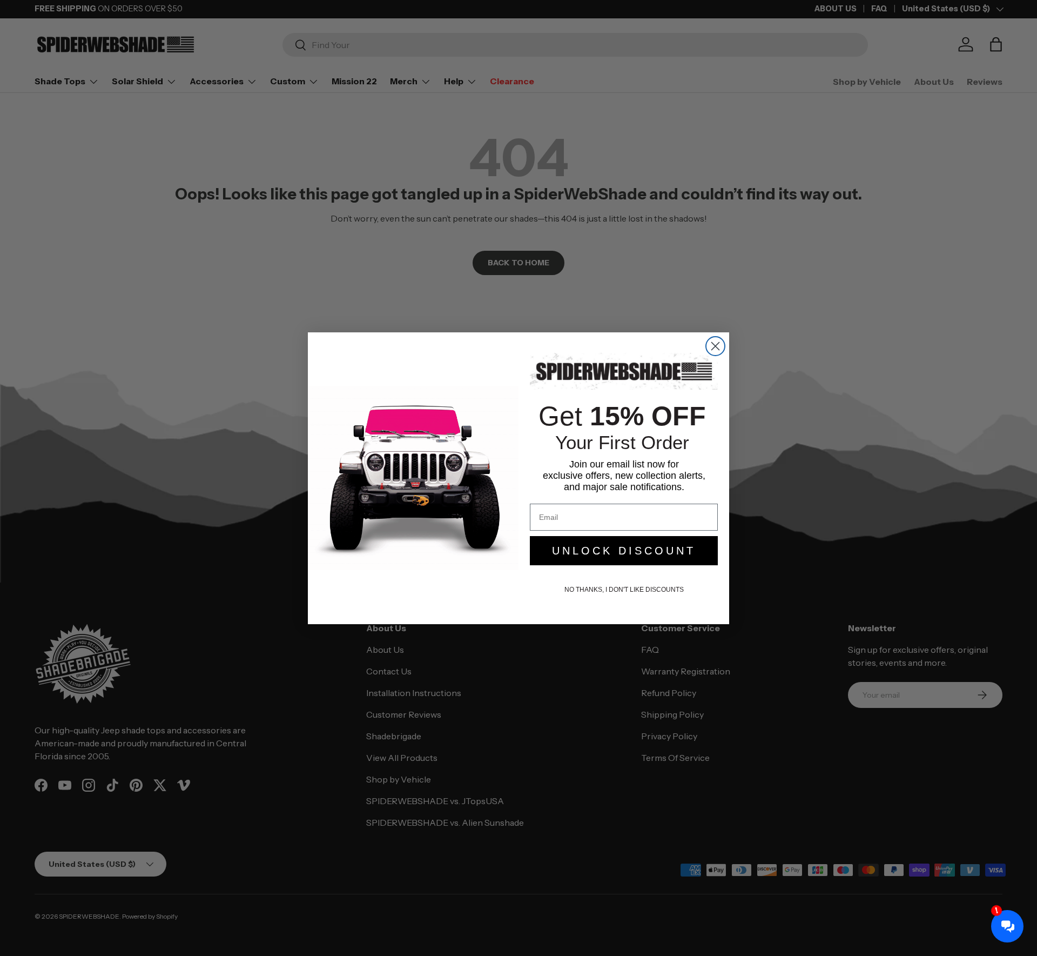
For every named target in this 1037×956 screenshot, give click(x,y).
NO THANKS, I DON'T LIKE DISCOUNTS (624, 589)
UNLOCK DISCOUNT (624, 551)
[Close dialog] (715, 346)
